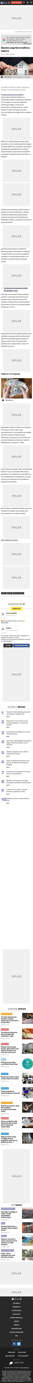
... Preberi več (28, 1381)
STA (7, 54)
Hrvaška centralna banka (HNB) (11, 95)
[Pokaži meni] (30, 2)
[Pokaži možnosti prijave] (27, 2)
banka (10, 593)
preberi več (16, 609)
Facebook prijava (21, 645)
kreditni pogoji (18, 593)
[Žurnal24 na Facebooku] (14, 1344)
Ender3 (8, 628)
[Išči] (24, 2)
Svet (8, 716)
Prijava (8, 645)
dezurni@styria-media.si (9, 540)
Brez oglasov (16, 2)
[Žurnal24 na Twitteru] (19, 1344)
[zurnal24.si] (5, 2)
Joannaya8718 (11, 613)
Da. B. (12, 54)
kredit (4, 593)
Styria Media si (24, 1367)
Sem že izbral (27, 43)
